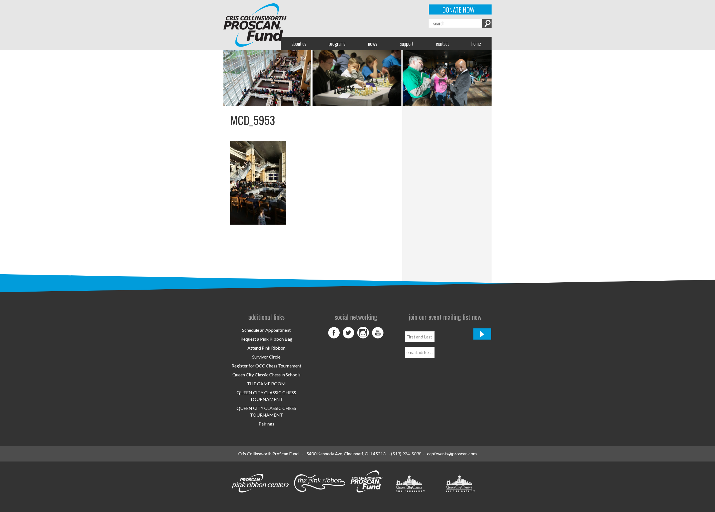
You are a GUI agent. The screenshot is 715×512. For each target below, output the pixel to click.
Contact (442, 43)
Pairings (266, 423)
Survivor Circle (266, 356)
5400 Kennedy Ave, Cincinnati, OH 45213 (345, 453)
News (372, 43)
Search (487, 23)
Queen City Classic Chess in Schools (266, 374)
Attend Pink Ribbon (266, 347)
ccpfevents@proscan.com (452, 453)
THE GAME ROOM (266, 383)
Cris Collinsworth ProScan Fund (268, 453)
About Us (299, 43)
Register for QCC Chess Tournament (266, 365)
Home (476, 43)
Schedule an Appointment (266, 330)
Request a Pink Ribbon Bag (266, 339)
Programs (337, 43)
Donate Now (458, 9)
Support (406, 43)
